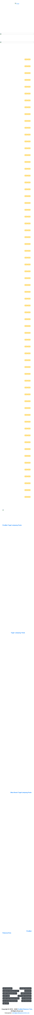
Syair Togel (16, 24)
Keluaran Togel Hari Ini (17, 8)
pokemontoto (28, 990)
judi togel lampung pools (25, 988)
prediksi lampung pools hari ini (9, 993)
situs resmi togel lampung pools (10, 1000)
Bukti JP (17, 30)
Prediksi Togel (16, 11)
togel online (5, 1003)
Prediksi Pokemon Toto (25, 1009)
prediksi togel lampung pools (24, 995)
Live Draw (17, 18)
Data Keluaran (16, 15)
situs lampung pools (26, 998)
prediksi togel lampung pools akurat (11, 998)
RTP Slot (17, 27)
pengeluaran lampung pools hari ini (11, 990)
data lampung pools (7, 988)
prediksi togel (6, 995)
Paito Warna (16, 21)
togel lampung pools (26, 1000)
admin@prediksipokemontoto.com (20, 1013)
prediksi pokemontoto (26, 993)
